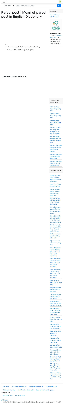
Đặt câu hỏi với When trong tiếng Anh (55, 243)
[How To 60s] (56, 26)
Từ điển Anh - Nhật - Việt (26, 390)
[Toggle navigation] (4, 1)
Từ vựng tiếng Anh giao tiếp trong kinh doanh (56, 156)
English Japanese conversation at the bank (55, 289)
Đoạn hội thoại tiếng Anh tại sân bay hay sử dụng (55, 303)
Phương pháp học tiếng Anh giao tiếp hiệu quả (55, 352)
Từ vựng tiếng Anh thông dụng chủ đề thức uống (56, 163)
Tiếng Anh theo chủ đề (36, 386)
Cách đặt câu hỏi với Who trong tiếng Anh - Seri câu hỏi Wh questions (55, 274)
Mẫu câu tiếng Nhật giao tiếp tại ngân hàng (55, 340)
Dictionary (6, 386)
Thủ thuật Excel (20, 395)
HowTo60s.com (7, 395)
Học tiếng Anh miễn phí (19, 386)
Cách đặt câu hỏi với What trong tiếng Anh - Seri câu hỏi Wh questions (55, 252)
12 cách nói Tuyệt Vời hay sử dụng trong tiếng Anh (55, 359)
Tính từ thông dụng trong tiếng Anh (55, 122)
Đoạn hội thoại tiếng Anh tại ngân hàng (56, 282)
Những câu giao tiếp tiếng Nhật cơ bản (56, 319)
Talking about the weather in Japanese (55, 333)
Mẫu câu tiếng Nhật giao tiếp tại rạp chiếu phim (55, 326)
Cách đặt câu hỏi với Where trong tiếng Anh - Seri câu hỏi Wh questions (55, 263)
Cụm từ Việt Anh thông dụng (45, 390)
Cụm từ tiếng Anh (51, 386)
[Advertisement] (24, 31)
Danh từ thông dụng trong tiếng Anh (55, 109)
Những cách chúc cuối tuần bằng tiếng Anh (55, 236)
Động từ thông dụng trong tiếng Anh (55, 116)
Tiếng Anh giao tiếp (9, 390)
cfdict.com (4, 400)
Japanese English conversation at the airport (55, 296)
